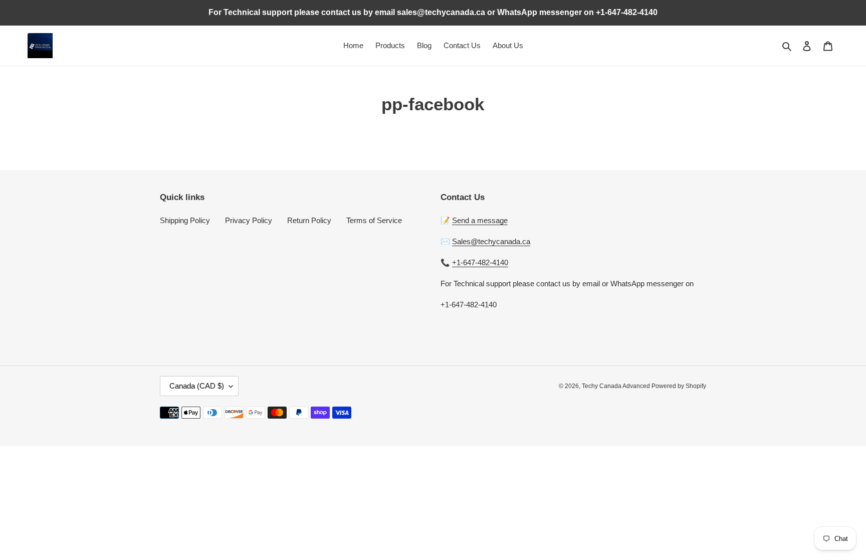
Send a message (480, 220)
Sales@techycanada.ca (491, 241)
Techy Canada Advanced (617, 386)
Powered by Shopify (679, 386)
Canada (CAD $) (196, 386)
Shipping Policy (185, 220)
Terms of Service (374, 220)
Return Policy (309, 220)
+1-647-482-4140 (480, 262)
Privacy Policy (248, 220)
